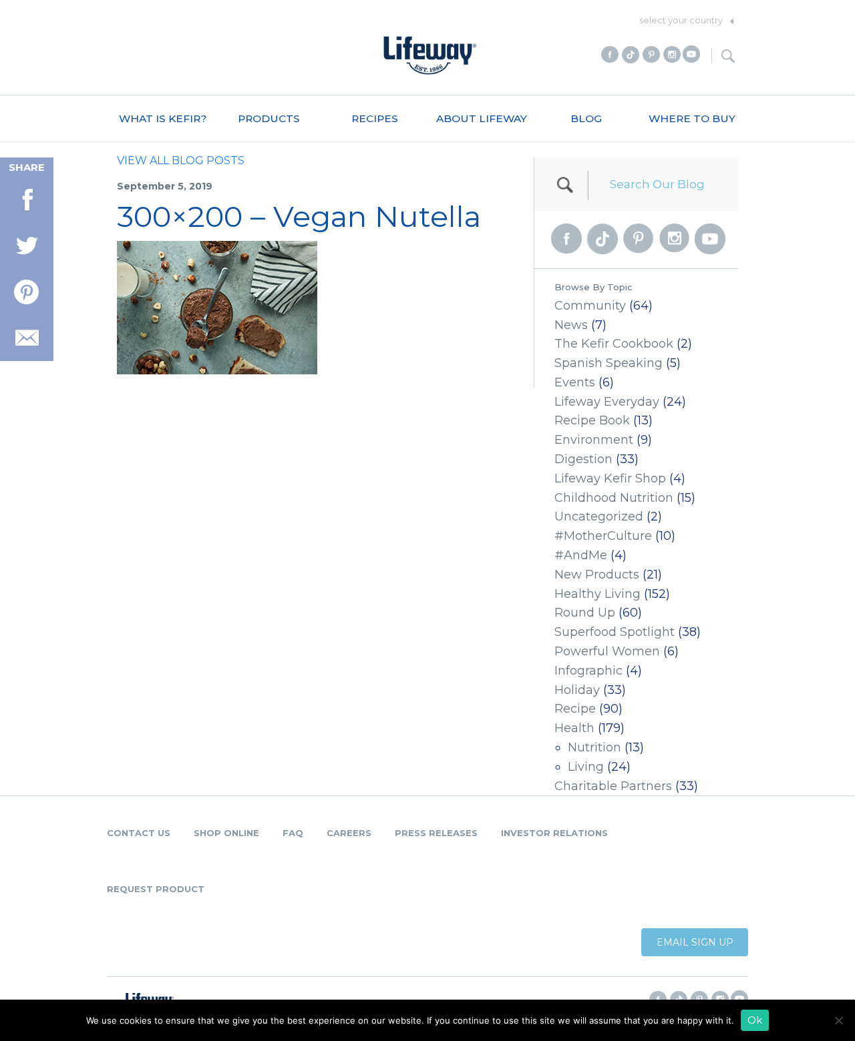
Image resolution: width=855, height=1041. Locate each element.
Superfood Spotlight (614, 632)
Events (574, 382)
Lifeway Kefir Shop (610, 478)
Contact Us (138, 832)
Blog (586, 118)
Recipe (575, 708)
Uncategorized (598, 516)
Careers (349, 832)
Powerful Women (607, 651)
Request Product (155, 889)
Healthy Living (597, 594)
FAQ (293, 832)
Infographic (588, 670)
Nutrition (594, 747)
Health (574, 728)
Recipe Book (592, 420)
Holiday (577, 690)
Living (586, 766)
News (571, 325)
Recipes (374, 118)
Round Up (584, 612)
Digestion (583, 459)
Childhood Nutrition (613, 497)
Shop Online (226, 832)
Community (590, 305)
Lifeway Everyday (606, 401)
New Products (596, 574)
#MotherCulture (603, 536)
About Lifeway (481, 118)
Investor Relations (554, 832)
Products (269, 118)
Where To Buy (692, 118)
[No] (838, 1020)
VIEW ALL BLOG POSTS (180, 160)
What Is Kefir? (163, 118)
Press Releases (436, 832)
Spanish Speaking (608, 363)
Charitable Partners (613, 786)
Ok (754, 1020)
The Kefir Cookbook (613, 343)
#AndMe (580, 555)
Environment (593, 439)
